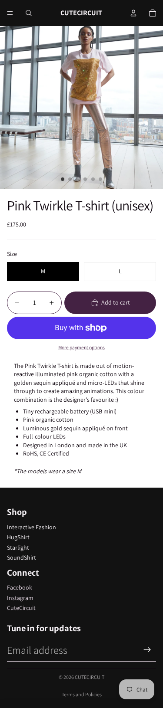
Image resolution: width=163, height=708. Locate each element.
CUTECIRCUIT (89, 677)
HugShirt (18, 537)
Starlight (18, 547)
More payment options (81, 347)
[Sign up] (147, 650)
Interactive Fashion (31, 527)
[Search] (28, 13)
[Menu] (10, 13)
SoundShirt (21, 557)
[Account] (133, 13)
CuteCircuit (21, 608)
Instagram (20, 598)
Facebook (19, 587)
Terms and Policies (82, 694)
